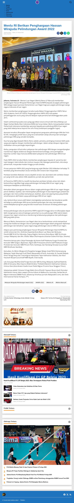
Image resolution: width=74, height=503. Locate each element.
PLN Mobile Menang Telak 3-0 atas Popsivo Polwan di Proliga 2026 (27, 467)
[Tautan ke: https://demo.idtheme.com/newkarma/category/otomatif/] (69, 335)
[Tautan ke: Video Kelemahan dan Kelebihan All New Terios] (8, 388)
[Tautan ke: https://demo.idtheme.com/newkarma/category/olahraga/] (69, 422)
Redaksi (22, 500)
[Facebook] (33, 291)
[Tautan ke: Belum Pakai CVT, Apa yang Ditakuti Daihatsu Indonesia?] (8, 394)
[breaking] (37, 2)
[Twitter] (37, 291)
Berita (5, 33)
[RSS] (40, 291)
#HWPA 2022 (40, 282)
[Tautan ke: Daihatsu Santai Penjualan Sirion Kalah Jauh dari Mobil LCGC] (8, 401)
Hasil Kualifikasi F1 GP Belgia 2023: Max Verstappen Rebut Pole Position (30, 380)
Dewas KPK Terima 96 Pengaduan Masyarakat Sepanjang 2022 (55, 298)
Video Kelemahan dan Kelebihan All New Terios (27, 386)
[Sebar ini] (58, 33)
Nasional (9, 33)
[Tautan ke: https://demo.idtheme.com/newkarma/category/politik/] (69, 409)
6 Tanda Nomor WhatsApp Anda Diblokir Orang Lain (19, 298)
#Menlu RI (50, 282)
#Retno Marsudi (61, 282)
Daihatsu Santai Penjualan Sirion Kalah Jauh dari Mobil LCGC (31, 399)
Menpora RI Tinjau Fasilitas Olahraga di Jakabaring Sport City (25, 471)
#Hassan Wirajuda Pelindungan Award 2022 (19, 282)
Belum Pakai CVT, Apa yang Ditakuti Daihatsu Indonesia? (30, 393)
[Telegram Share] (64, 33)
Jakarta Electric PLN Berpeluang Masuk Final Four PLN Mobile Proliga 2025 (29, 474)
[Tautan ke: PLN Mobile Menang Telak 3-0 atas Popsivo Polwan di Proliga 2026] (37, 445)
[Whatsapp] (68, 33)
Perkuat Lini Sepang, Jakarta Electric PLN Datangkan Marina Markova (27, 482)
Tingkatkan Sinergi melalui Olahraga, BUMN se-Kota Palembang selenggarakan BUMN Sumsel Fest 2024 (38, 478)
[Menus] (3, 2)
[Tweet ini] (61, 33)
